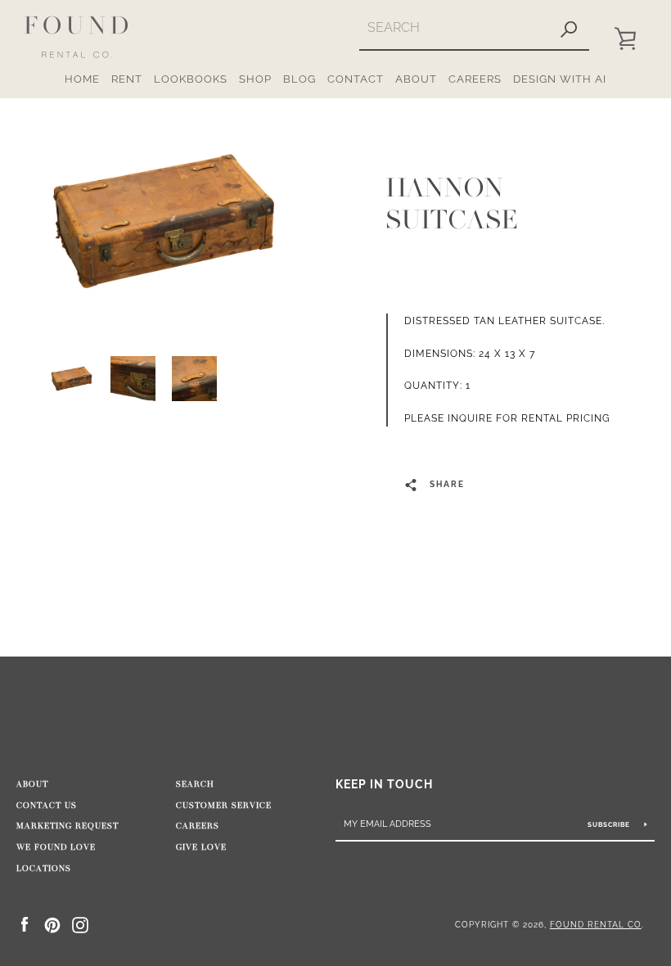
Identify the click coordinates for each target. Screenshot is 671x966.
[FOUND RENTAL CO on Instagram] (80, 924)
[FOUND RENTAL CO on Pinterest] (52, 924)
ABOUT (416, 79)
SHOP (255, 79)
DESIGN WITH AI (559, 79)
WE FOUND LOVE (56, 847)
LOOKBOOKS (190, 79)
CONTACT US (46, 805)
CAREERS (475, 79)
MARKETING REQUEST (67, 826)
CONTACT (355, 79)
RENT (126, 79)
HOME (82, 79)
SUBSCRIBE (610, 824)
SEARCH (195, 784)
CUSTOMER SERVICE (224, 805)
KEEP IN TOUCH (384, 784)
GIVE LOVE (201, 847)
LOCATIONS (43, 868)
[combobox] (453, 27)
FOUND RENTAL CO (596, 924)
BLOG (299, 79)
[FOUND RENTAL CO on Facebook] (24, 924)
